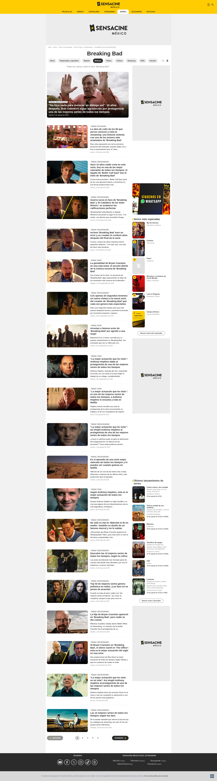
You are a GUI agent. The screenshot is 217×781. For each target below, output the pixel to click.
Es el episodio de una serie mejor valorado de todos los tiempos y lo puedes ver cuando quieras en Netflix (108, 463)
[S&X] (138, 568)
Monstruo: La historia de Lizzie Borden (156, 277)
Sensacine (151, 764)
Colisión (150, 241)
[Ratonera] (138, 531)
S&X (148, 561)
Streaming (109, 12)
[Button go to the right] (167, 60)
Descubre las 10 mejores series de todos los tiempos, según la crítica (108, 554)
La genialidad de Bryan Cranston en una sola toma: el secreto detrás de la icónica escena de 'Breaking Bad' (109, 267)
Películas (67, 12)
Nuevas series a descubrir (151, 601)
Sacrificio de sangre (154, 542)
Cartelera (94, 12)
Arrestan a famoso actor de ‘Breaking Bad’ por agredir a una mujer (107, 331)
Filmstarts (135, 761)
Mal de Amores (152, 223)
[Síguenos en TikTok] (88, 762)
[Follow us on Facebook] (67, 762)
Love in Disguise (153, 294)
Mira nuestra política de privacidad (156, 776)
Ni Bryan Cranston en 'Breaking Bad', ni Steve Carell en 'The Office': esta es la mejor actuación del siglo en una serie (109, 649)
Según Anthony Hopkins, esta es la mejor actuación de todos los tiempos (109, 495)
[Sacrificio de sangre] (138, 550)
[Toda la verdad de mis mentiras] (138, 513)
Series (123, 12)
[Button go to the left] (163, 60)
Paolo (149, 258)
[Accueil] (108, 5)
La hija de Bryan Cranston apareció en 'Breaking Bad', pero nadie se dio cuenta (109, 617)
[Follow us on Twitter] (74, 762)
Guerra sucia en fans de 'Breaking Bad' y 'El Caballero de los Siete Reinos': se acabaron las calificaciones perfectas (108, 204)
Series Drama (78, 47)
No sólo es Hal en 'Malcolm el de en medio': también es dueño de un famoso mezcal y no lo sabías (109, 526)
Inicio (49, 47)
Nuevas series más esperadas (151, 333)
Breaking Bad (88, 47)
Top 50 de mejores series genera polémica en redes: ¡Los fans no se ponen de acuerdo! (109, 587)
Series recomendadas (65, 47)
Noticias (151, 12)
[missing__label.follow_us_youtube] (60, 762)
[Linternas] (138, 586)
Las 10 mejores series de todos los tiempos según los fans (109, 714)
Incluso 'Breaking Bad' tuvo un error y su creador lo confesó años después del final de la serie (108, 235)
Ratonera (150, 524)
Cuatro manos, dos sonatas (157, 487)
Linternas (150, 579)
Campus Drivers (153, 312)
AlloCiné (116, 761)
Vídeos (80, 12)
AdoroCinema (123, 764)
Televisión (136, 12)
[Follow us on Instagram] (81, 762)
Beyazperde (155, 761)
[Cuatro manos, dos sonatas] (138, 494)
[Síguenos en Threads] (95, 762)
